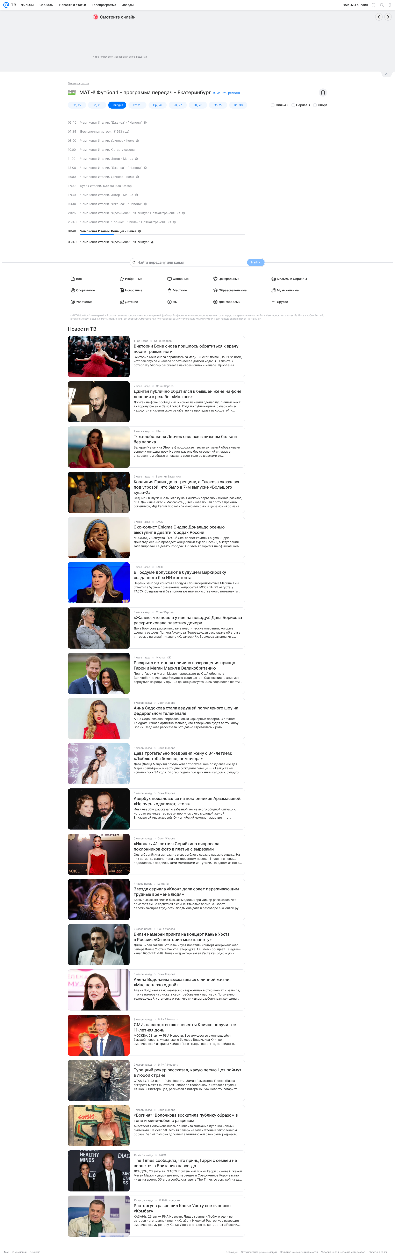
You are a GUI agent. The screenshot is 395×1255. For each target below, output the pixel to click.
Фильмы (282, 105)
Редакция (232, 1252)
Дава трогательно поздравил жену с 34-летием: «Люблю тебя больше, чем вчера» (183, 756)
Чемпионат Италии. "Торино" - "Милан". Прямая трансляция (125, 222)
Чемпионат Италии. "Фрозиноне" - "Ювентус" (114, 242)
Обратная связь (378, 1252)
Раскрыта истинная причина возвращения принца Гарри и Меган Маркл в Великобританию (184, 665)
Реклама (35, 1252)
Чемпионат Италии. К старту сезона (107, 150)
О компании (19, 1252)
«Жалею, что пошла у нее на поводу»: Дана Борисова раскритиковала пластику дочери (188, 620)
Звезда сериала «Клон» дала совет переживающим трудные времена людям (186, 891)
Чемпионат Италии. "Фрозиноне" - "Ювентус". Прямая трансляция (130, 213)
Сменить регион (226, 93)
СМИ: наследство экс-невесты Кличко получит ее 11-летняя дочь (185, 1027)
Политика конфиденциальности (299, 1252)
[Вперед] (388, 17)
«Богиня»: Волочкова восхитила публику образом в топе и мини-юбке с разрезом (186, 1118)
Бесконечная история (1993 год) (104, 131)
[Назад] (379, 17)
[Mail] (6, 5)
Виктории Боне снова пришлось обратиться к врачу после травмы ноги (186, 349)
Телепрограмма (78, 83)
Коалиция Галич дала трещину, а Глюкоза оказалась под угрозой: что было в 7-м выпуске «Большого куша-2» (187, 487)
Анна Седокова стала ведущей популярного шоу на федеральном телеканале (186, 711)
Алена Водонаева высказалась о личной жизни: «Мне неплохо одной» (182, 982)
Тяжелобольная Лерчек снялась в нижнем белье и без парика (185, 439)
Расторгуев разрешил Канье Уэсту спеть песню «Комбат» (182, 1208)
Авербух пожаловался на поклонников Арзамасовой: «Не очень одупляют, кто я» (188, 801)
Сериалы (303, 105)
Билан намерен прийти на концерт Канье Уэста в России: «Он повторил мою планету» (182, 937)
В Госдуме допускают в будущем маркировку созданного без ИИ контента (180, 575)
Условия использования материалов (343, 1252)
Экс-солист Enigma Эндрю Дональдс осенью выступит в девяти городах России (179, 530)
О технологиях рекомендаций (259, 1252)
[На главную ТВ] (12, 5)
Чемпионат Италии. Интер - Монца (106, 159)
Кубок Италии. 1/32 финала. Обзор (106, 186)
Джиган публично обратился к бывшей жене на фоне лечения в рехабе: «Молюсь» (188, 394)
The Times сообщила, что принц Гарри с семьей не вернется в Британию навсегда (185, 1163)
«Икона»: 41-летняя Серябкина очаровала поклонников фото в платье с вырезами (176, 846)
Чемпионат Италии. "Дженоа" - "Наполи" (111, 122)
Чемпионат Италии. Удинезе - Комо (107, 141)
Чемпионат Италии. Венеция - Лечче (108, 231)
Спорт (322, 105)
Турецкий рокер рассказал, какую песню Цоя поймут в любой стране (188, 1072)
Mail (6, 1252)
